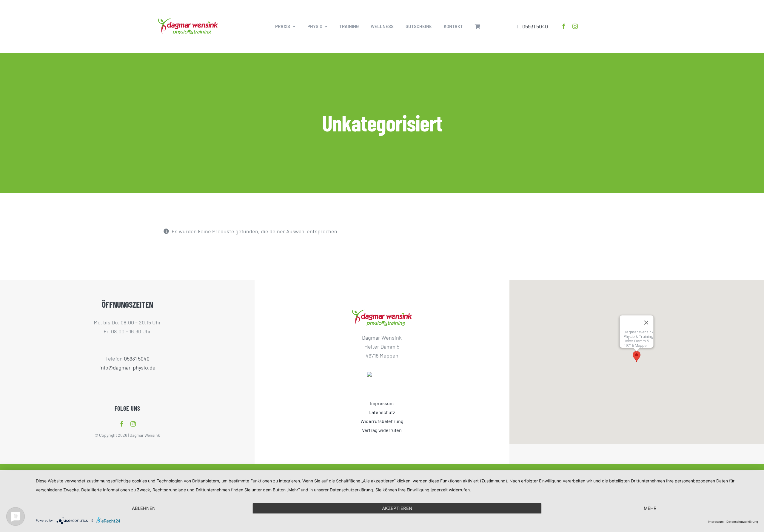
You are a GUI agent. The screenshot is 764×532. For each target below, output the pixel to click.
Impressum (716, 521)
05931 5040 (535, 26)
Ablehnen (143, 508)
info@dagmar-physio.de (127, 367)
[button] (636, 356)
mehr (650, 508)
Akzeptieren (397, 508)
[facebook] (563, 26)
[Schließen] (646, 322)
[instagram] (575, 26)
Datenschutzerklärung (742, 521)
